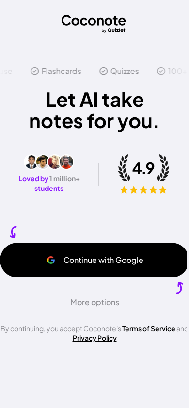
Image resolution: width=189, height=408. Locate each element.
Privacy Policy (95, 338)
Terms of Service (148, 328)
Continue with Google (103, 260)
